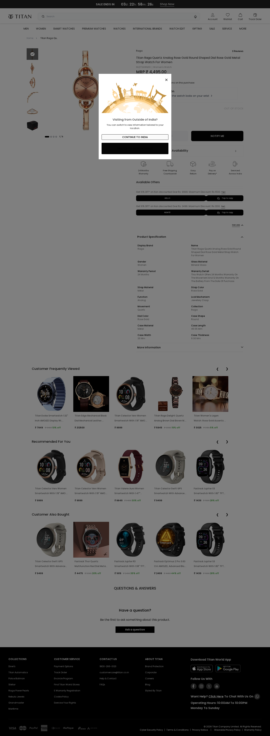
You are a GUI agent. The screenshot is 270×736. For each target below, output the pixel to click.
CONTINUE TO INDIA (135, 137)
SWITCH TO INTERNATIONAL (135, 148)
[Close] (135, 78)
